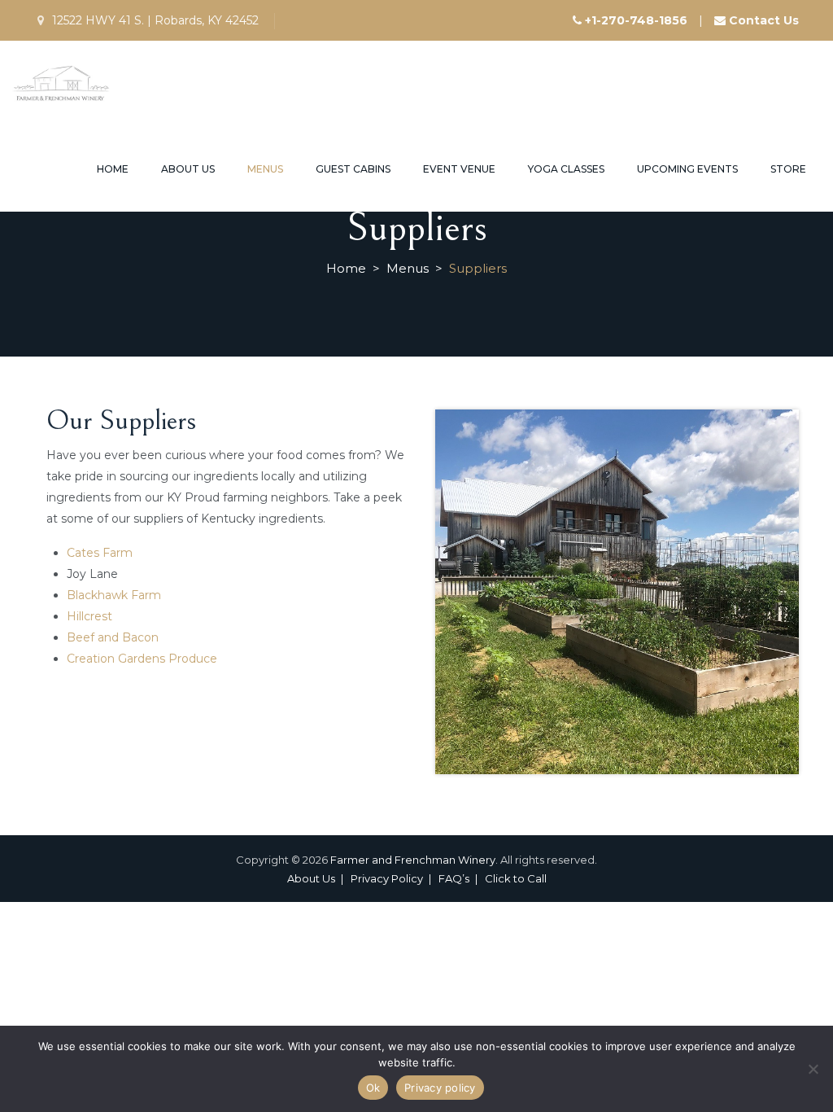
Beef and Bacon (113, 637)
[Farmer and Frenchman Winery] (62, 83)
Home (113, 169)
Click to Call (516, 878)
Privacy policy (440, 1087)
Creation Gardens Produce (142, 658)
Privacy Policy (387, 878)
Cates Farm (100, 552)
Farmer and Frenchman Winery (412, 859)
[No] (813, 1069)
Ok (373, 1087)
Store (788, 169)
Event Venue (459, 169)
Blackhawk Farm (114, 595)
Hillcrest (89, 616)
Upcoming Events (687, 169)
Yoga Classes (566, 169)
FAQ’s (453, 878)
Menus (265, 169)
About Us (188, 169)
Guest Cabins (353, 169)
